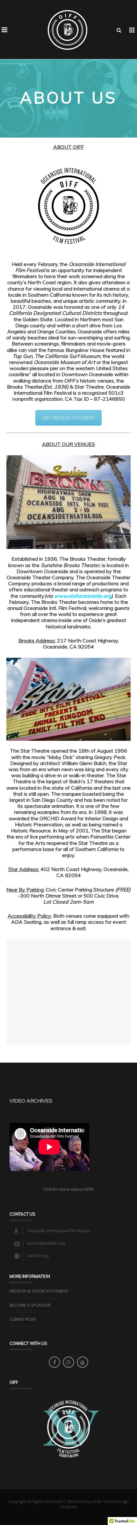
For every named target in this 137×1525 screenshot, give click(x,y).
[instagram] (68, 1362)
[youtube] (82, 1362)
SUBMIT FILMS (23, 1319)
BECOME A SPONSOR (30, 1305)
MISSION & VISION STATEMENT (39, 1291)
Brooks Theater (25, 386)
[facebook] (54, 1362)
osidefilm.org (38, 1255)
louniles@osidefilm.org (46, 1243)
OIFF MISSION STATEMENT (68, 418)
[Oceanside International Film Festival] (67, 29)
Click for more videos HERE (68, 1189)
